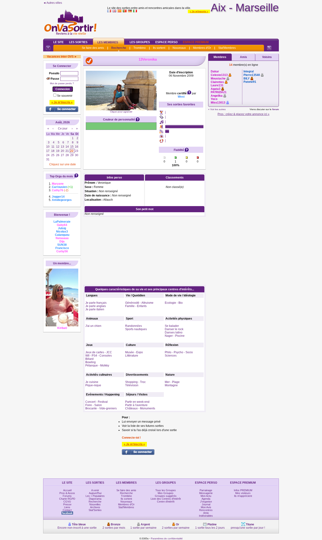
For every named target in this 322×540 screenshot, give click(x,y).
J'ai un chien (93, 326)
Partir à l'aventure (136, 405)
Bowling (90, 362)
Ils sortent (159, 48)
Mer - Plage (172, 382)
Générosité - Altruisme (139, 302)
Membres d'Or (202, 48)
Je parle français (96, 302)
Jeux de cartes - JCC (98, 352)
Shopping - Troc (135, 382)
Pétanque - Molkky (97, 365)
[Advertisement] (193, 24)
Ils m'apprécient (243, 495)
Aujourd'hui (95, 493)
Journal (206, 504)
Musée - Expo (134, 352)
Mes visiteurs (243, 493)
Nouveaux (179, 48)
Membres (220, 57)
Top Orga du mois (61, 176)
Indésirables (206, 515)
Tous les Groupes (165, 490)
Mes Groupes (165, 493)
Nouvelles (95, 504)
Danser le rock (174, 329)
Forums (67, 495)
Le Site (58, 42)
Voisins (267, 57)
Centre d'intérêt (165, 501)
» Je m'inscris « (199, 11)
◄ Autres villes (52, 2)
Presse (67, 504)
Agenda (206, 498)
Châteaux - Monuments (140, 408)
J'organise (206, 501)
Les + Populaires (95, 495)
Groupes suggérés (166, 495)
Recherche (118, 48)
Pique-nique (93, 385)
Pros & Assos (67, 493)
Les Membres (107, 42)
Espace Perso (166, 42)
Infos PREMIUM (243, 490)
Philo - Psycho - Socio (179, 352)
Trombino (139, 48)
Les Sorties (78, 42)
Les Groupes (140, 42)
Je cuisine (91, 382)
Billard (89, 359)
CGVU (67, 501)
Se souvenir (64, 95)
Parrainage (206, 490)
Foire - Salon (93, 405)
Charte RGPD (67, 498)
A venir (95, 490)
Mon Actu (206, 495)
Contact (67, 510)
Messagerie (206, 493)
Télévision (131, 385)
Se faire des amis (93, 48)
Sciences (171, 355)
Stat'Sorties (95, 510)
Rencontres (206, 510)
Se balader (172, 326)
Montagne (171, 385)
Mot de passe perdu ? (62, 83)
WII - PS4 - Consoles (98, 355)
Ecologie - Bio (174, 302)
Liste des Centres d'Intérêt (166, 498)
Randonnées (133, 326)
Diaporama (95, 498)
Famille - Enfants (136, 306)
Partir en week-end (137, 401)
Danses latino (173, 332)
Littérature (131, 355)
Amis (243, 57)
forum (275, 109)
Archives (95, 507)
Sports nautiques (136, 329)
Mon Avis (206, 507)
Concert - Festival (96, 401)
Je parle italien (94, 309)
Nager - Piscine (175, 335)
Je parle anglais (95, 306)
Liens (67, 507)
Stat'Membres (227, 48)
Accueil (67, 490)
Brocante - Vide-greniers (101, 408)
